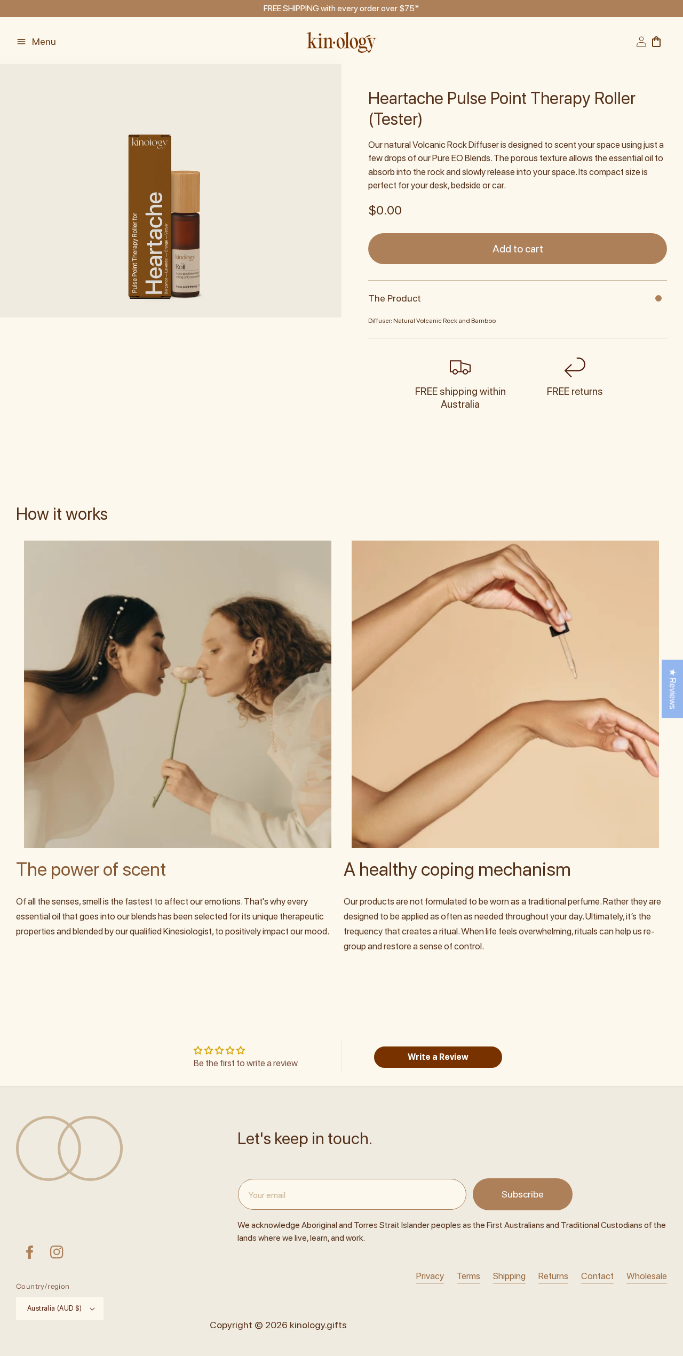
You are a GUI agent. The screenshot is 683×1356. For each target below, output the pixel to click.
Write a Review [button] (438, 1057)
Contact (597, 1276)
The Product (394, 298)
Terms (468, 1276)
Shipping (509, 1276)
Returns (553, 1276)
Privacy (430, 1276)
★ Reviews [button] (673, 688)
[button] (44, 41)
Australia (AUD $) (54, 1308)
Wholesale (646, 1276)
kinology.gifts (318, 1324)
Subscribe (523, 1194)
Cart (659, 41)
